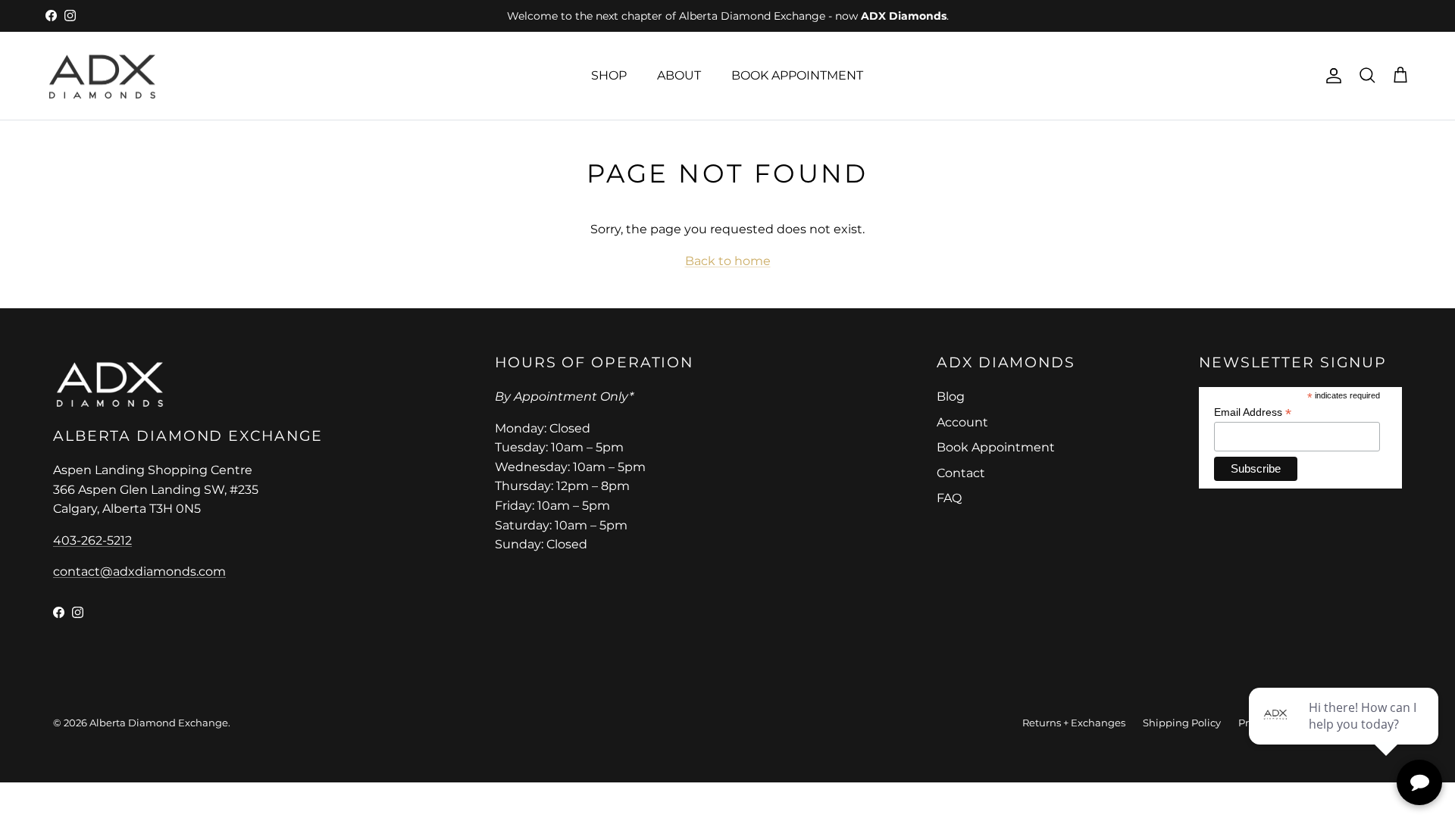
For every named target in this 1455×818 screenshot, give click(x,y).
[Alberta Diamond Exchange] (102, 76)
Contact (961, 473)
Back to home (728, 261)
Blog (951, 396)
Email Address (1252, 412)
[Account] (1331, 76)
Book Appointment (996, 447)
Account (962, 422)
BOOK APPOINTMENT (797, 75)
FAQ (949, 498)
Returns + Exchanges (1073, 723)
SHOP (609, 75)
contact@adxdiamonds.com (139, 571)
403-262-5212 (92, 540)
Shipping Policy (1182, 723)
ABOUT (679, 75)
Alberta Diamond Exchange (158, 723)
